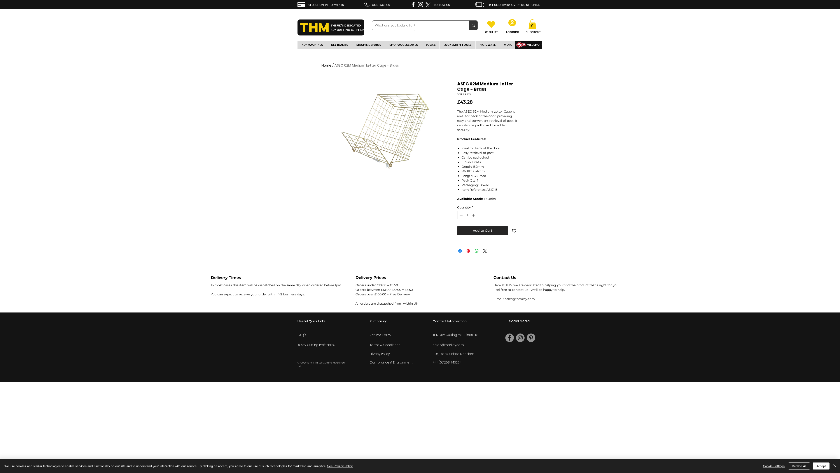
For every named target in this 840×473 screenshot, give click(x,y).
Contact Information (450, 321)
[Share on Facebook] (460, 251)
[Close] (834, 465)
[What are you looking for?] (473, 25)
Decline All (799, 466)
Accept (821, 466)
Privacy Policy (380, 354)
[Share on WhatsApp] (476, 251)
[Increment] (474, 215)
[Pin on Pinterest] (468, 251)
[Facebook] (509, 338)
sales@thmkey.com (448, 345)
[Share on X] (485, 251)
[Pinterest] (531, 338)
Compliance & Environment (391, 362)
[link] (532, 24)
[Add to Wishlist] (514, 230)
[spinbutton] (467, 215)
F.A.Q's (302, 335)
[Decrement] (460, 215)
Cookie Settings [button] (774, 466)
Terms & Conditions (385, 345)
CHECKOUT (533, 32)
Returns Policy (380, 335)
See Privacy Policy (340, 466)
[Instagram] (520, 338)
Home (326, 65)
